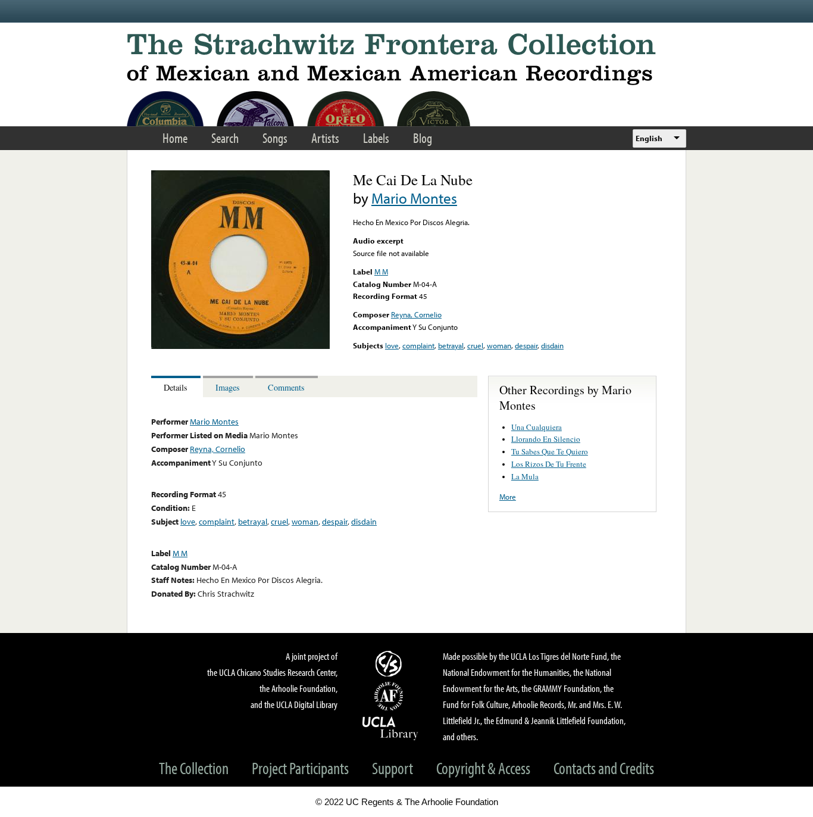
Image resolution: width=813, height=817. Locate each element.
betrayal (451, 345)
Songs (274, 137)
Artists (325, 137)
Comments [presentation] (286, 387)
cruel (475, 345)
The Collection (194, 767)
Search (225, 137)
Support (392, 767)
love (392, 345)
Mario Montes (414, 198)
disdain (552, 345)
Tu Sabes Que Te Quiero (549, 451)
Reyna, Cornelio (416, 314)
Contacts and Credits (604, 767)
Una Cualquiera (536, 427)
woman (499, 345)
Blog (422, 137)
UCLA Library (390, 727)
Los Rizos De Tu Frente (548, 464)
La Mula (525, 476)
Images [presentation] (227, 387)
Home (174, 137)
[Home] (406, 59)
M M (381, 271)
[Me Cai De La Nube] (240, 346)
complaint (418, 345)
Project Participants (300, 767)
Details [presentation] (175, 387)
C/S (390, 663)
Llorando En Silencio (545, 439)
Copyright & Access (483, 767)
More (507, 496)
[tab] (177, 387)
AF (390, 696)
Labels (376, 137)
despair (526, 345)
